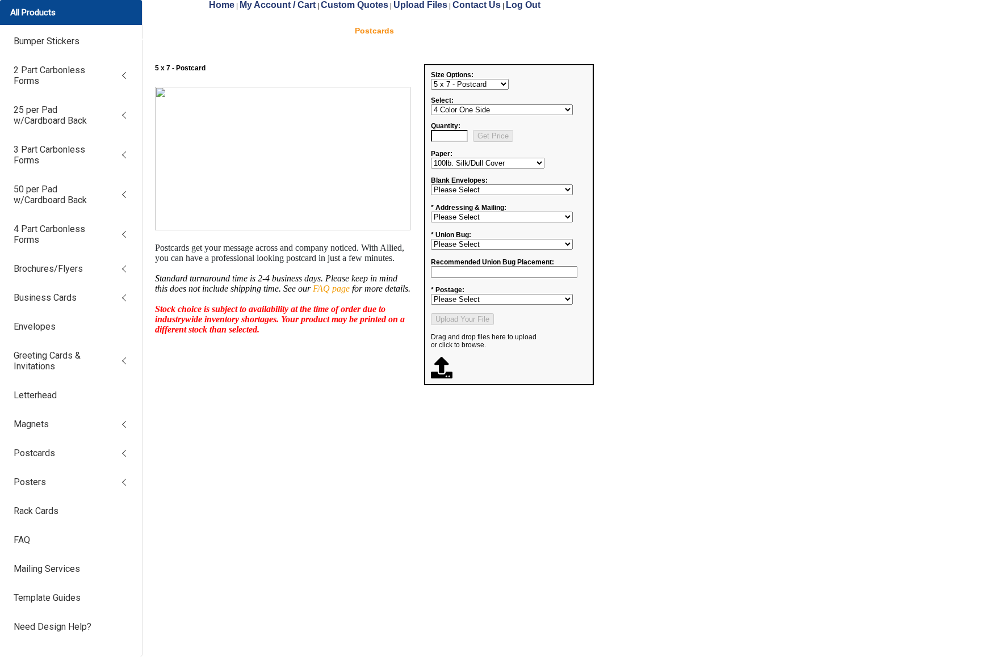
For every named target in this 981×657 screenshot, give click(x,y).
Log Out (523, 5)
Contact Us (476, 5)
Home (221, 5)
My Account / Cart (278, 5)
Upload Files (420, 5)
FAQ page (331, 288)
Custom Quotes (354, 5)
